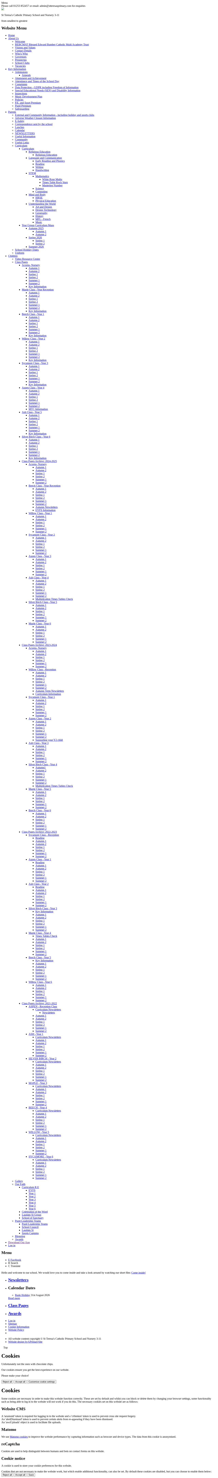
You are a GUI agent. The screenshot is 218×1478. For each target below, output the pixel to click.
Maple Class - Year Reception (38, 289)
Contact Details (23, 50)
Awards (19, 1239)
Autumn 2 (40, 234)
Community (21, 139)
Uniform (19, 252)
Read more (14, 1298)
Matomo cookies (19, 1436)
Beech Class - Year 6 (40, 810)
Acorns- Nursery (31, 265)
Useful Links (22, 142)
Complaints (21, 84)
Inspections (21, 93)
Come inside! (138, 1272)
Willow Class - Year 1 (40, 513)
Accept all (20, 1381)
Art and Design (43, 206)
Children (13, 255)
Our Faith (20, 1184)
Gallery (19, 1181)
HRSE (39, 197)
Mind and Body (37, 194)
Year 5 (32, 1205)
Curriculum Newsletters (48, 1009)
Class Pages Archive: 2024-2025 (39, 461)
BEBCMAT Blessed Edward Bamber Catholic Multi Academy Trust (52, 44)
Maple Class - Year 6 (40, 623)
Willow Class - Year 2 (33, 338)
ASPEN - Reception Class (43, 1006)
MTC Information (38, 409)
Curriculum (21, 145)
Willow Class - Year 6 (40, 982)
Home (11, 35)
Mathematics (42, 176)
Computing (41, 191)
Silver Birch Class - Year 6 (36, 436)
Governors (20, 56)
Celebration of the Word (35, 1211)
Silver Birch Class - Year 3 (43, 908)
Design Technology (46, 209)
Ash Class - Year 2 (39, 883)
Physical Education (45, 200)
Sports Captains (30, 1233)
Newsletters (48, 1012)
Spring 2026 (35, 237)
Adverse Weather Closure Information (35, 118)
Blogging (20, 1236)
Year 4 (32, 1202)
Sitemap (12, 1323)
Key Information (17, 69)
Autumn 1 (40, 231)
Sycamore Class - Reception (44, 834)
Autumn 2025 (36, 228)
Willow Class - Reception (42, 669)
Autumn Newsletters (46, 507)
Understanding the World (42, 203)
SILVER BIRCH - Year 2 (42, 1058)
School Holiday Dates (27, 249)
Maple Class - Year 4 (40, 932)
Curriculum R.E (30, 1187)
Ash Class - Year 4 (39, 577)
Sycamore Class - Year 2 (42, 534)
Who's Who (21, 53)
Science (39, 188)
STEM (32, 173)
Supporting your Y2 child (49, 739)
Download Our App (19, 1242)
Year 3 (32, 1199)
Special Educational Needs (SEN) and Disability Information (47, 90)
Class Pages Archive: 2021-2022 (39, 1003)
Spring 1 (40, 240)
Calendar (20, 130)
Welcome (20, 41)
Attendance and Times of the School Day (37, 81)
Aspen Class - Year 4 (33, 387)
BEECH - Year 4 (38, 1107)
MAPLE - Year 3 (38, 1083)
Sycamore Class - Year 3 (35, 363)
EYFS (32, 1190)
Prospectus (21, 59)
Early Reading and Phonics (50, 160)
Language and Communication (45, 157)
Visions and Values (25, 47)
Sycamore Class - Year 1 (42, 697)
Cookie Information (18, 1326)
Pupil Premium (23, 105)
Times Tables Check (46, 936)
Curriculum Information (48, 694)
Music (38, 222)
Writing (39, 167)
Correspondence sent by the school (33, 124)
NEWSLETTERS (25, 133)
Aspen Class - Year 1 (40, 859)
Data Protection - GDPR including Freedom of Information (47, 87)
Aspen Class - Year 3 (40, 556)
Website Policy (16, 1329)
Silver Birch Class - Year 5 (43, 602)
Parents (12, 111)
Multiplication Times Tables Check (54, 599)
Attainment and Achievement (30, 78)
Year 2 (32, 1196)
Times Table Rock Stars (55, 182)
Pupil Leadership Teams (28, 1220)
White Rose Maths (52, 179)
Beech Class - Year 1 (33, 314)
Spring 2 (40, 243)
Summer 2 (34, 283)
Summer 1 (34, 280)
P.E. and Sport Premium (28, 102)
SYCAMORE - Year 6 (41, 1156)
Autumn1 (40, 767)
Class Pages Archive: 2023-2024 (39, 645)
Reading (39, 164)
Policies (19, 99)
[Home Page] (2, 9)
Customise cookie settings (42, 1381)
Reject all (7, 1381)
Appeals (26, 75)
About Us (13, 38)
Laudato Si (28, 1230)
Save (31, 1475)
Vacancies (20, 66)
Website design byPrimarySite (25, 1341)
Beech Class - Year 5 (40, 957)
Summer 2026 (36, 246)
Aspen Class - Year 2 (40, 718)
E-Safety (19, 121)
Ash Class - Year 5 (32, 412)
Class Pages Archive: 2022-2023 (39, 831)
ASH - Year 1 (36, 1034)
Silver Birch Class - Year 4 (43, 764)
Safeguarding (22, 108)
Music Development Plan (28, 96)
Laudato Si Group (31, 1214)
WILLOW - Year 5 (39, 1132)
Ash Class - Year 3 (39, 743)
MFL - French (43, 219)
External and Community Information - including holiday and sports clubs (54, 115)
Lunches (19, 127)
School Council (30, 1227)
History (39, 216)
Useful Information (25, 136)
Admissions (21, 72)
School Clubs (22, 62)
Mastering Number (52, 185)
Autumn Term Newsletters (49, 690)
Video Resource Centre (27, 259)
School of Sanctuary (33, 1217)
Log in (11, 1245)
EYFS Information (45, 510)
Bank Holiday (22, 1295)
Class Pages (21, 262)
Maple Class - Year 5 (40, 789)
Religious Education (39, 151)
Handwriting (42, 170)
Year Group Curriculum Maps (38, 225)
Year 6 (32, 1208)
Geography (41, 213)
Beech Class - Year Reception (44, 485)
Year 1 (32, 1193)
